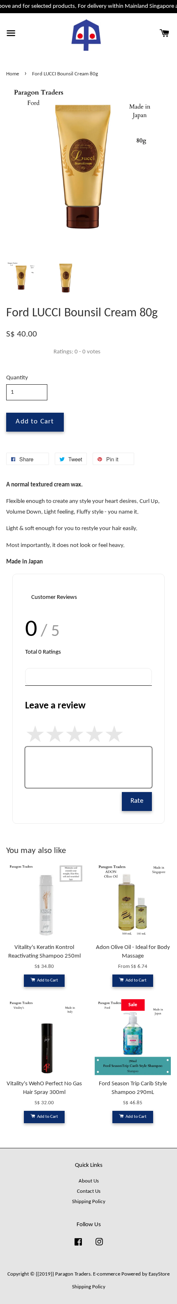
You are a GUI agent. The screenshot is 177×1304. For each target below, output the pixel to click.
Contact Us (88, 1191)
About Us (89, 1181)
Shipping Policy (88, 1201)
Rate (136, 801)
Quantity (17, 378)
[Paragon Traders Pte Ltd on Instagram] (99, 1246)
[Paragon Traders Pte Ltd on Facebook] (78, 1246)
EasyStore (159, 1274)
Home (12, 74)
